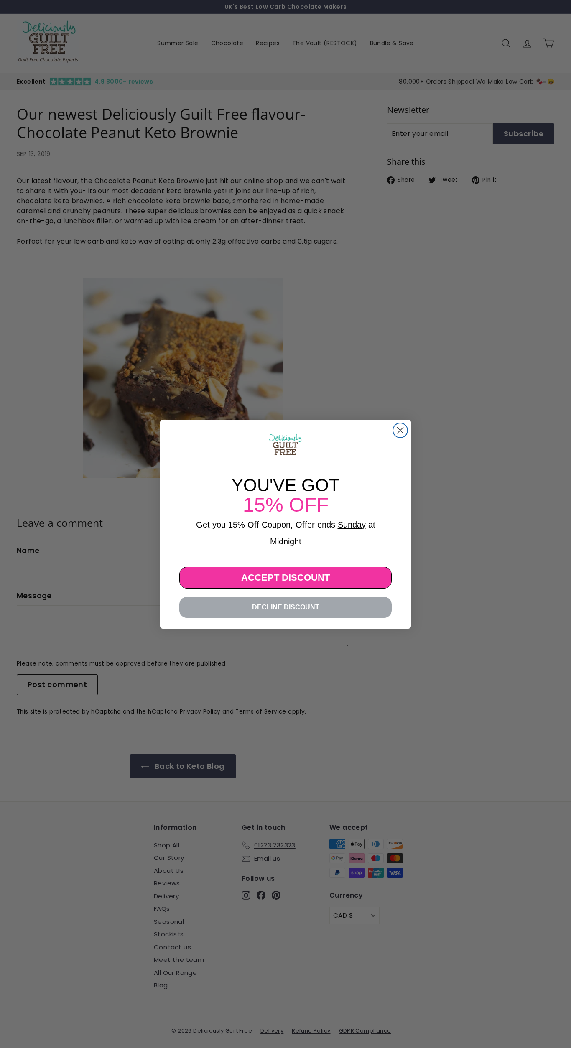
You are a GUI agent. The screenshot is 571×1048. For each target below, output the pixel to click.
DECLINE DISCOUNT (285, 607)
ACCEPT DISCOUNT (285, 577)
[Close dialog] (400, 430)
